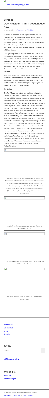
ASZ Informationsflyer (11, 359)
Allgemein (20, 30)
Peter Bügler (30, 30)
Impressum (8, 324)
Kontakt (7, 334)
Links (6, 331)
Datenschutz (9, 327)
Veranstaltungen (10, 378)
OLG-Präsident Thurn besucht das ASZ (24, 25)
